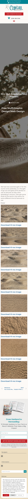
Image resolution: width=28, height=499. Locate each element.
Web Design (17, 111)
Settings (20, 495)
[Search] (25, 471)
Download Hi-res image (11, 225)
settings (13, 492)
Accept (6, 495)
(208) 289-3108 (15, 18)
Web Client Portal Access (14, 1)
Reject (12, 495)
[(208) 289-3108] (9, 18)
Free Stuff (7, 108)
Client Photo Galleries (14, 2)
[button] (14, 21)
